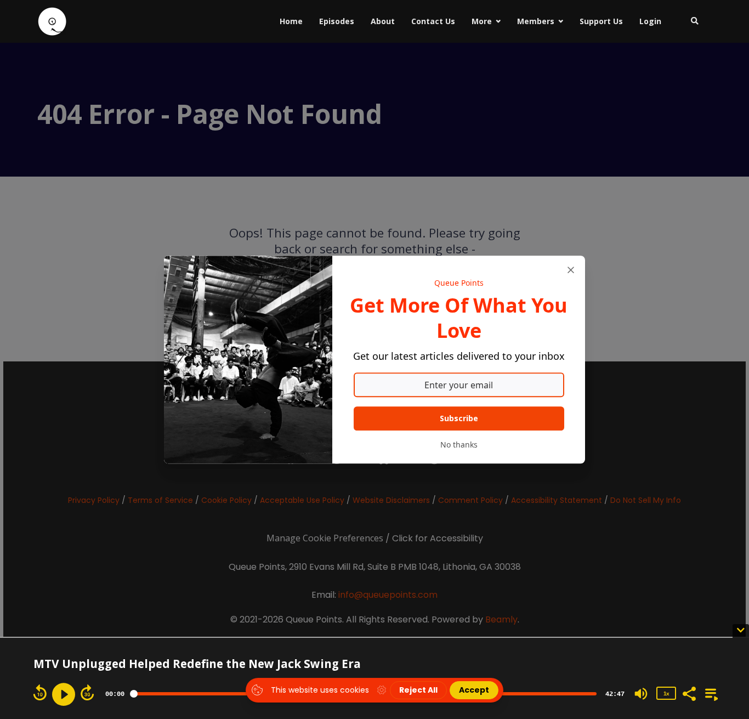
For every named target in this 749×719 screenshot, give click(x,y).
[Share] (688, 692)
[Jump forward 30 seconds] (87, 693)
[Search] (690, 21)
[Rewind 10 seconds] (40, 693)
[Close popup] (570, 269)
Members (535, 21)
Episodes (336, 21)
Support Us (601, 21)
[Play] (63, 694)
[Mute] (641, 694)
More (482, 21)
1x (666, 693)
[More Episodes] (709, 692)
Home (291, 21)
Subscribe (459, 418)
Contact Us (433, 21)
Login (650, 21)
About (383, 21)
